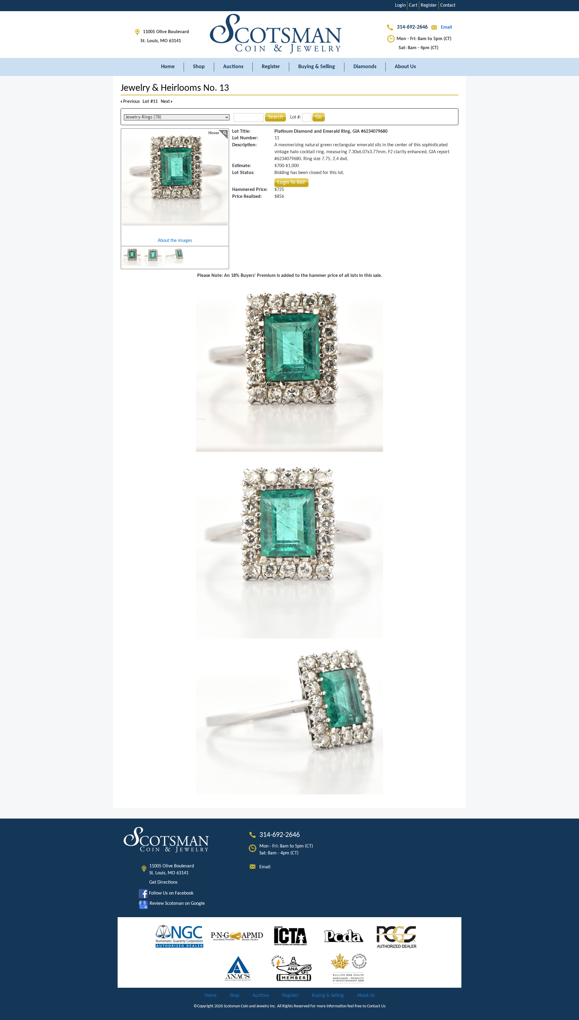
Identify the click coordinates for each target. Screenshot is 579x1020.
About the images (175, 240)
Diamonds (364, 67)
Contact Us (376, 1006)
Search (275, 117)
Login (400, 5)
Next (166, 101)
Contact (447, 5)
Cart (413, 5)
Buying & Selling (316, 67)
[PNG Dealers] (236, 936)
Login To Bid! (291, 182)
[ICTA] (290, 936)
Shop (199, 67)
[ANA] (291, 968)
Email (446, 27)
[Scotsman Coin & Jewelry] (289, 34)
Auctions (233, 67)
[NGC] (179, 936)
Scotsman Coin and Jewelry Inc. (250, 1006)
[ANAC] (238, 968)
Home (168, 67)
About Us (405, 67)
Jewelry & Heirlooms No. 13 (175, 88)
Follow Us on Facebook (170, 893)
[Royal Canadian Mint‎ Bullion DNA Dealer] (349, 968)
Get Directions (163, 882)
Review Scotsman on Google (176, 903)
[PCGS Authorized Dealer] (397, 936)
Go (318, 117)
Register (429, 5)
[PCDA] (344, 936)
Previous (131, 101)
